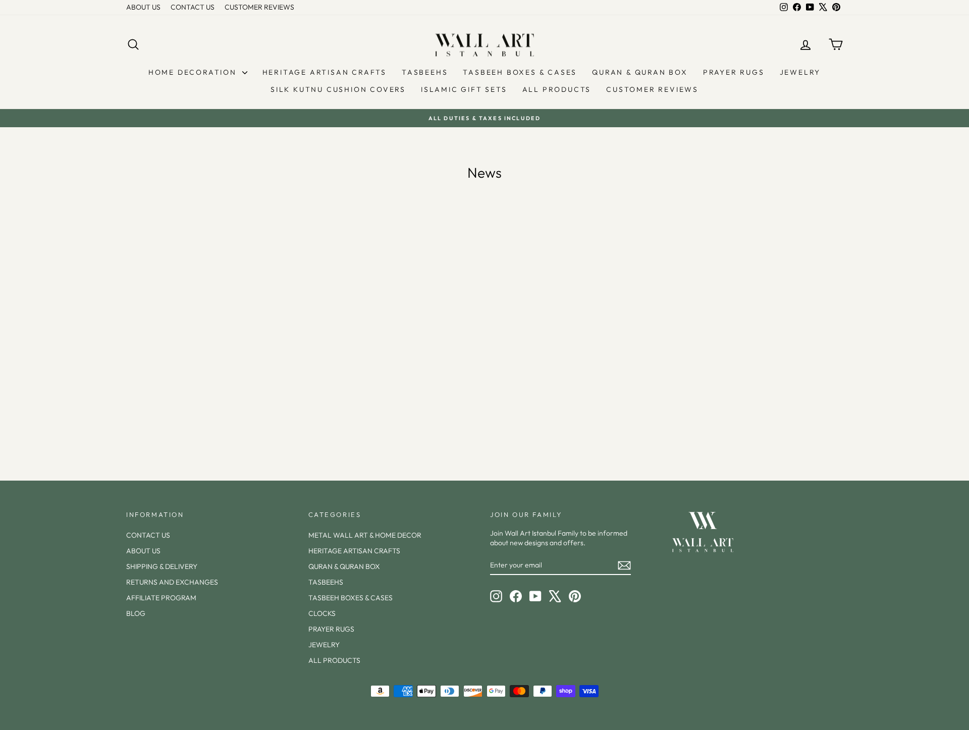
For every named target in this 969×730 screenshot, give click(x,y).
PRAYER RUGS (734, 72)
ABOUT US (143, 7)
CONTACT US (192, 7)
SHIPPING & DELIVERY (161, 566)
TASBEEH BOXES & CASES (520, 72)
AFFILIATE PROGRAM (161, 597)
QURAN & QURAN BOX (640, 72)
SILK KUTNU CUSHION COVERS (338, 89)
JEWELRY (800, 72)
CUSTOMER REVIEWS (259, 7)
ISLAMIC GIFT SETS (464, 89)
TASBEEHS (425, 72)
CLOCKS (322, 613)
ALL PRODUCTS (556, 89)
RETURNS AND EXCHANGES (172, 582)
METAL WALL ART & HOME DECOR (364, 535)
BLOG (135, 613)
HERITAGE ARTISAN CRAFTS (324, 72)
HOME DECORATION (194, 72)
